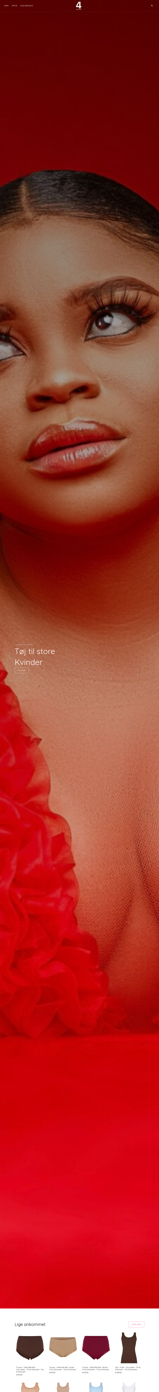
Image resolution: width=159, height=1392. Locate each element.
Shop (6, 6)
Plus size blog (26, 6)
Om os (14, 6)
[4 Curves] (78, 5)
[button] (152, 5)
